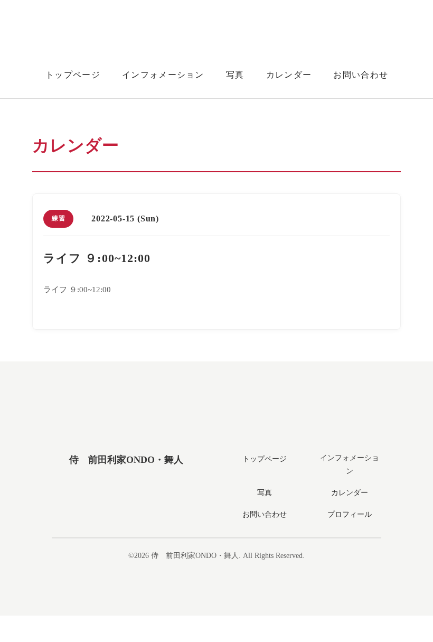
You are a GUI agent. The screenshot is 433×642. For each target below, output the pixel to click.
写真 (235, 74)
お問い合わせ (360, 74)
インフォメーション (163, 74)
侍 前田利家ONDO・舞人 (126, 459)
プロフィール (349, 514)
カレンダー (289, 74)
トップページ (72, 74)
